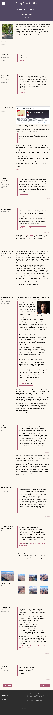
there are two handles (28, 235)
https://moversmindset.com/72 (26, 385)
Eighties (29, 708)
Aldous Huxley (23, 92)
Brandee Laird (23, 383)
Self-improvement (9, 257)
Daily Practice (5, 187)
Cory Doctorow (23, 645)
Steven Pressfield (24, 194)
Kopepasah (34, 708)
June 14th (46, 685)
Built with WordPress (20, 708)
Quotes (3, 60)
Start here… (4, 699)
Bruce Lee (22, 447)
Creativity (4, 186)
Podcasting (7, 301)
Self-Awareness (5, 81)
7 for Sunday (8, 58)
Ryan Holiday (23, 226)
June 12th (8, 685)
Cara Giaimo (23, 543)
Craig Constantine (26, 3)
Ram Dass (22, 60)
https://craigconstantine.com (33, 698)
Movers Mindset (5, 303)
